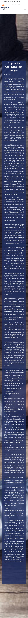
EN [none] (6, 4)
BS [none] (9, 4)
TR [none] (15, 4)
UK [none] (19, 4)
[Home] (5, 9)
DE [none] (3, 4)
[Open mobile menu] (25, 9)
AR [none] (12, 4)
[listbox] (14, 4)
